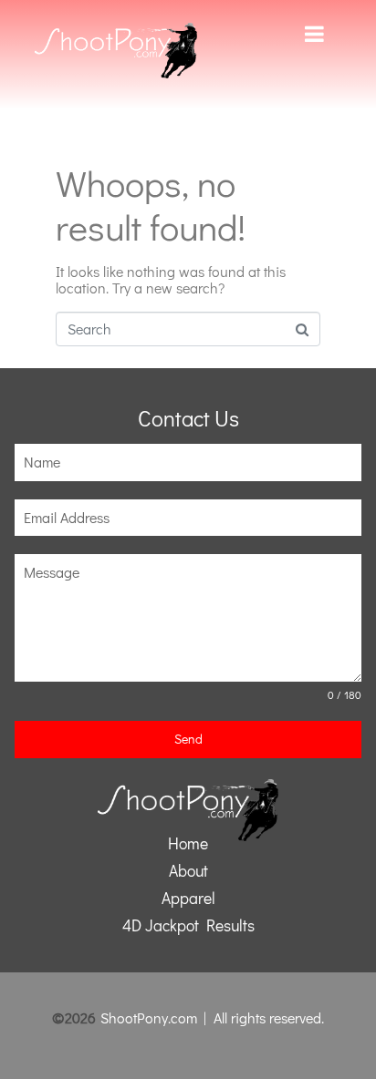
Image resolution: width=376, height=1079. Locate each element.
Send (188, 738)
